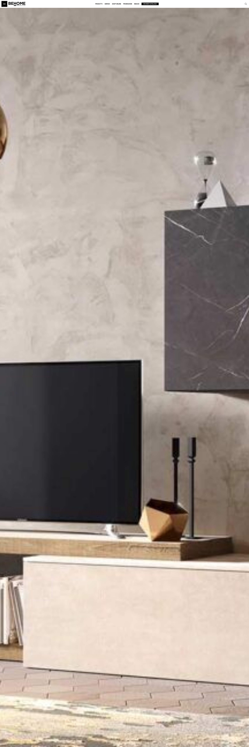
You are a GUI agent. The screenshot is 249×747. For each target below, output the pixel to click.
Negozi (136, 4)
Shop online (116, 4)
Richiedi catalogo (150, 4)
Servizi (107, 4)
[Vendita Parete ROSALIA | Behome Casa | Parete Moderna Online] (17, 7)
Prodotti (98, 4)
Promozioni (127, 4)
